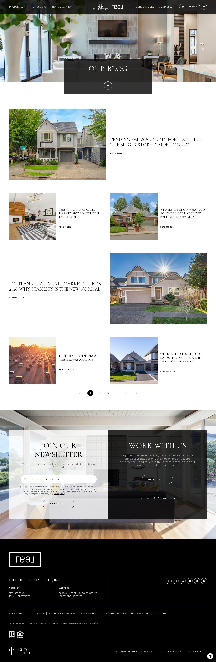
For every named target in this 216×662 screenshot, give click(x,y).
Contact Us (166, 6)
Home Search (39, 6)
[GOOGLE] (204, 581)
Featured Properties (62, 613)
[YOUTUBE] (190, 581)
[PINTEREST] (197, 581)
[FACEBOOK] (169, 581)
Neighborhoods (144, 6)
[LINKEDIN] (183, 581)
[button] (157, 479)
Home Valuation (62, 6)
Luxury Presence (142, 651)
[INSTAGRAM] (176, 581)
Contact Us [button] (159, 613)
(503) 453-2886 (189, 7)
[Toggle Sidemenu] (204, 7)
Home (40, 613)
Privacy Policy (59, 494)
